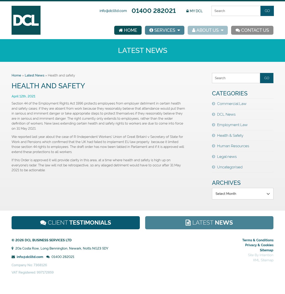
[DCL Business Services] (26, 33)
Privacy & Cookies (259, 245)
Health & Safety (230, 135)
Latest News (34, 75)
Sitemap (266, 250)
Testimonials (79, 222)
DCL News (226, 114)
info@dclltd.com (113, 11)
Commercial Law (231, 103)
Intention (266, 255)
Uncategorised (229, 167)
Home (130, 30)
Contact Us (255, 30)
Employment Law (232, 125)
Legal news (227, 156)
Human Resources (233, 146)
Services (164, 30)
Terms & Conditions (257, 240)
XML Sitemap (263, 260)
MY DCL (196, 11)
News (212, 222)
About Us (207, 30)
